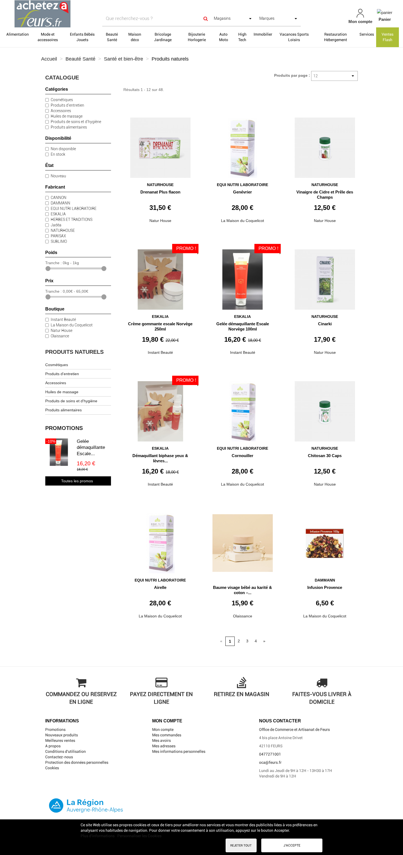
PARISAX (58, 236)
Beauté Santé (112, 37)
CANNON (58, 197)
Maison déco (134, 37)
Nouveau (58, 176)
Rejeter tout (241, 845)
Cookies (52, 768)
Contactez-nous (59, 757)
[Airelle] (160, 541)
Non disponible (63, 149)
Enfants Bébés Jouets (82, 37)
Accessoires (61, 111)
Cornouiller (242, 455)
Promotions (64, 428)
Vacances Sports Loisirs (294, 37)
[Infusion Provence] (325, 541)
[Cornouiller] (243, 409)
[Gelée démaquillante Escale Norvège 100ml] (243, 277)
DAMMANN (60, 203)
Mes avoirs (161, 740)
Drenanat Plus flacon (160, 192)
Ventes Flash (387, 37)
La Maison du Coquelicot (72, 325)
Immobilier (263, 34)
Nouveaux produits (61, 735)
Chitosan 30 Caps (325, 455)
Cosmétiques (62, 100)
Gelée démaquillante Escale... (91, 447)
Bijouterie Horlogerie (197, 37)
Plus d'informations (98, 836)
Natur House (61, 330)
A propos (53, 746)
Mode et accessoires (48, 37)
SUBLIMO (59, 241)
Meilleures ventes (60, 740)
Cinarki (325, 323)
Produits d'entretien (67, 105)
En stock (58, 154)
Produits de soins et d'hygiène (76, 121)
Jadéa (56, 225)
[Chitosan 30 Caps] (325, 409)
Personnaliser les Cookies (139, 836)
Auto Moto (223, 37)
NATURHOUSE (63, 230)
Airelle (160, 587)
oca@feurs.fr (270, 762)
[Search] (206, 18)
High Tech (242, 37)
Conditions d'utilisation (65, 751)
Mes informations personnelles (178, 751)
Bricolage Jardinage (163, 37)
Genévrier (242, 192)
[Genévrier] (243, 145)
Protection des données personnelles (76, 762)
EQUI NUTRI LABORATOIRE (74, 208)
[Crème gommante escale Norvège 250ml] (160, 277)
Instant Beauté (63, 319)
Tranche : (53, 263)
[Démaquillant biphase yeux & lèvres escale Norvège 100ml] (160, 409)
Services (366, 34)
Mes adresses (163, 746)
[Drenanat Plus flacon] (160, 145)
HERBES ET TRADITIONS (71, 219)
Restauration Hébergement (335, 37)
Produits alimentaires (69, 127)
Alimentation (17, 34)
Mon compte (163, 729)
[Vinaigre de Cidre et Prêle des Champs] (325, 145)
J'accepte (291, 845)
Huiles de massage (67, 116)
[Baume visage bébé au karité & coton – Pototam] (243, 541)
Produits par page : (292, 75)
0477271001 (270, 754)
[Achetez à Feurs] (70, 13)
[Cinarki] (325, 277)
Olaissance (60, 336)
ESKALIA (58, 214)
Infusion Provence (324, 587)
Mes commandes (166, 735)
